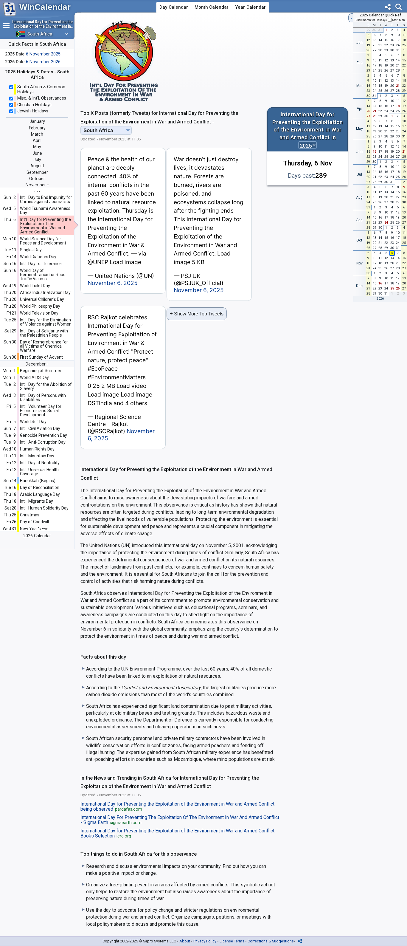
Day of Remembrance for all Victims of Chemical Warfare (44, 346)
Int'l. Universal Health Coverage (39, 471)
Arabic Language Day (40, 494)
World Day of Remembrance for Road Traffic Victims (43, 274)
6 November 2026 (43, 61)
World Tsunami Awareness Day (45, 210)
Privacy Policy (204, 941)
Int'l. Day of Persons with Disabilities (43, 397)
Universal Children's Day (42, 299)
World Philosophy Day (40, 306)
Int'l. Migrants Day (36, 501)
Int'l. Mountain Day (37, 455)
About (184, 941)
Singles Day (31, 249)
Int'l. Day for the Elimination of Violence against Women (46, 322)
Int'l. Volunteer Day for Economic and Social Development (40, 410)
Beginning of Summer (40, 370)
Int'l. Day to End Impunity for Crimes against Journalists (46, 199)
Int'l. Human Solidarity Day (44, 508)
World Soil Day (33, 421)
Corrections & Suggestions (271, 941)
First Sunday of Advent (41, 357)
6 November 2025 (43, 54)
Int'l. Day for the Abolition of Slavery (46, 386)
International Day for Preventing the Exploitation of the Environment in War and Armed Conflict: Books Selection (177, 833)
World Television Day (39, 313)
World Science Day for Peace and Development (43, 240)
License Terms (232, 941)
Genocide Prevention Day (43, 435)
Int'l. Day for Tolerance (41, 263)
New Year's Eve (34, 528)
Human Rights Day (37, 449)
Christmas (29, 515)
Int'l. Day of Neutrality (40, 462)
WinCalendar (45, 7)
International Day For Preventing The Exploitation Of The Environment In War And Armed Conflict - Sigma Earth (179, 820)
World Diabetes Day (38, 256)
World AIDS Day (34, 377)
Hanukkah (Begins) (37, 480)
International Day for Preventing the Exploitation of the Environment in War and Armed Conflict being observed (177, 806)
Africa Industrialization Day (45, 292)
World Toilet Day (35, 285)
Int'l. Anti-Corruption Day (43, 442)
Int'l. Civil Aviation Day (40, 428)
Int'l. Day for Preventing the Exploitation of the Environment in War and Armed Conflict (45, 225)
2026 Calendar (37, 535)
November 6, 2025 (113, 283)
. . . (37, 190)
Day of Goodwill (34, 521)
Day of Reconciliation (39, 487)
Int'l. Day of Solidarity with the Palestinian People (44, 333)
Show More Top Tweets (196, 313)
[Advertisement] (294, 61)
